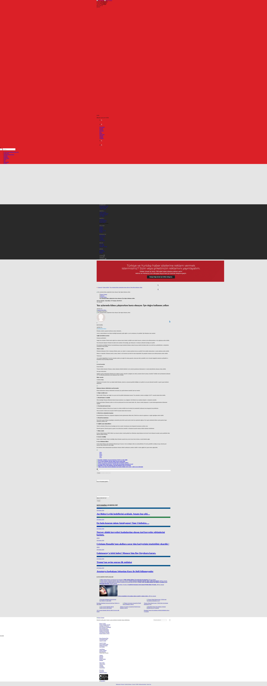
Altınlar (101, 227)
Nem (100, 456)
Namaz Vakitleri (103, 220)
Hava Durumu (105, 627)
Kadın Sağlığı (106, 287)
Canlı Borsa (102, 219)
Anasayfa (101, 250)
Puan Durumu (102, 222)
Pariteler (101, 232)
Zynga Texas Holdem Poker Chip (11, 152)
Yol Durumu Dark (103, 207)
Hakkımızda (102, 251)
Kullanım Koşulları (142, 684)
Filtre (100, 452)
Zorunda (6, 157)
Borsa (102, 623)
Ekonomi (101, 130)
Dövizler (101, 228)
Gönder (98, 472)
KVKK (137, 684)
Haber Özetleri (104, 294)
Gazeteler (101, 138)
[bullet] (107, 473)
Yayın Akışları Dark (103, 213)
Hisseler (101, 229)
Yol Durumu (104, 632)
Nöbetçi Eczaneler (103, 214)
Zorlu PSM (6, 158)
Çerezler (133, 684)
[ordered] (105, 473)
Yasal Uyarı (149, 684)
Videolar (101, 135)
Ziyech (5, 163)
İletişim (101, 252)
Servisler (101, 128)
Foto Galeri (101, 134)
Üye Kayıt (101, 245)
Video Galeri (102, 236)
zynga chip (6, 153)
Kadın (100, 133)
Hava (100, 453)
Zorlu (5, 159)
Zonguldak (6, 162)
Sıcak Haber (102, 240)
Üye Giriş (101, 244)
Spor (100, 132)
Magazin (102, 295)
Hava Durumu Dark (103, 206)
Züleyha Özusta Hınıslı (9, 154)
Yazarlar (101, 137)
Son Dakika (102, 127)
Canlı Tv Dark (102, 212)
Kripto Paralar (102, 230)
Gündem (101, 129)
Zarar (100, 457)
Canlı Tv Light (102, 208)
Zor (4, 160)
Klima (100, 454)
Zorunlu (5, 155)
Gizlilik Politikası (128, 684)
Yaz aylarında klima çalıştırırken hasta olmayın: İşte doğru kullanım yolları (126, 287)
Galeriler (101, 255)
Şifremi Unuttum (103, 246)
